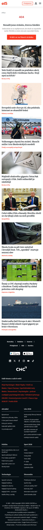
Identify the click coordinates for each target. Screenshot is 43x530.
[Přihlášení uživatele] (36, 3)
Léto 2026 (27, 409)
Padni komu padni (7, 461)
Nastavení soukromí (14, 520)
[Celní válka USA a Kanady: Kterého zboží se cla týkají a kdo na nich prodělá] (21, 199)
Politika (4, 444)
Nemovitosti (12, 391)
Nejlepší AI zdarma (7, 486)
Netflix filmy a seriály (8, 494)
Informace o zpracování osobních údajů (17, 517)
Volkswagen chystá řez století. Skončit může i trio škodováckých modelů (20, 143)
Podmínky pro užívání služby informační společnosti (21, 515)
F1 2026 (26, 462)
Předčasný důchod (30, 480)
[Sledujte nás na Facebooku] (19, 361)
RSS (23, 346)
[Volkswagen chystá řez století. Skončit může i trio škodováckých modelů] (21, 128)
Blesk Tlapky (20, 385)
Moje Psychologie (8, 385)
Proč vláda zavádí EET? (9, 458)
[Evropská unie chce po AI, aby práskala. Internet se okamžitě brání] (21, 94)
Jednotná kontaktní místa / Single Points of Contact (21, 522)
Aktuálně (5, 409)
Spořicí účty (27, 483)
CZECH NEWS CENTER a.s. (29, 503)
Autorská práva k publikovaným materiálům (21, 512)
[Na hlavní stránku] (4, 3)
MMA (25, 450)
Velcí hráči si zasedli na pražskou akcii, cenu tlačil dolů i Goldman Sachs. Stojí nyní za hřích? (20, 73)
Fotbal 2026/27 (28, 453)
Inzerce (29, 342)
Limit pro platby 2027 (30, 486)
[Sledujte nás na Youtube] (28, 361)
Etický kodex (11, 525)
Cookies (34, 517)
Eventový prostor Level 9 (18, 398)
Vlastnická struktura (28, 520)
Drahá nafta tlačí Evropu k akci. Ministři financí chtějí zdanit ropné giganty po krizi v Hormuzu (21, 324)
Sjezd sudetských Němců (9, 455)
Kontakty (10, 342)
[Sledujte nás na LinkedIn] (10, 361)
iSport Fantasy (13, 388)
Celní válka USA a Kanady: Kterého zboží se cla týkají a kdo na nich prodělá (21, 214)
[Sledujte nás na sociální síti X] (14, 361)
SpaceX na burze (7, 480)
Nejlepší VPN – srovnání (9, 492)
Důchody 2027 (28, 489)
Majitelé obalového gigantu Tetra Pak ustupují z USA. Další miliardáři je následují (20, 179)
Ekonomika (28, 474)
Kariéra (30, 346)
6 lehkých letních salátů (31, 437)
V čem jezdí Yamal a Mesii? (10, 420)
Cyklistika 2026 (28, 467)
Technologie (6, 474)
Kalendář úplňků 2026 (8, 426)
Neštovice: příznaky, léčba (10, 417)
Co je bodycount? (7, 429)
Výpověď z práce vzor (8, 464)
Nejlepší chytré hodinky (9, 489)
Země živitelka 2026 (30, 494)
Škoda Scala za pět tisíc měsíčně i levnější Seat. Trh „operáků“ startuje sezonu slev (20, 250)
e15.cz (3, 13)
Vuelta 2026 (13, 401)
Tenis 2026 (27, 459)
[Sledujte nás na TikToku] (33, 361)
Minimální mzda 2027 (30, 492)
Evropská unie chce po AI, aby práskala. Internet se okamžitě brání (21, 109)
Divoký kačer (6, 467)
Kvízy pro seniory (7, 423)
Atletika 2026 (28, 464)
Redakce (20, 342)
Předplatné (14, 346)
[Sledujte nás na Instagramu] (23, 361)
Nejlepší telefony (7, 483)
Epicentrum (5, 414)
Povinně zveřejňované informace (26, 525)
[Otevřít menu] (40, 3)
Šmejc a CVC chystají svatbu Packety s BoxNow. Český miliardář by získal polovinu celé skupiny (19, 286)
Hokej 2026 (27, 456)
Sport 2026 (28, 444)
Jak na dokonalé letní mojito (32, 434)
